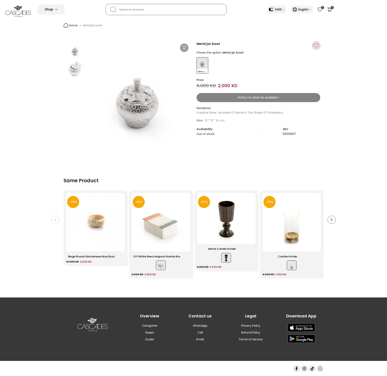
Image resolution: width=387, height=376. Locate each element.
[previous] (93, 94)
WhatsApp (200, 326)
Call (200, 332)
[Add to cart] (119, 246)
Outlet (149, 339)
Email (200, 339)
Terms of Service (251, 339)
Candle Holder (287, 256)
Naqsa (149, 332)
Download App (301, 316)
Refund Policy (250, 332)
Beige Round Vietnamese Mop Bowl (91, 256)
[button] (316, 45)
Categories (149, 326)
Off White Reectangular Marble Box (156, 256)
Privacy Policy (250, 326)
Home (73, 25)
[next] (182, 94)
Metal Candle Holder (222, 249)
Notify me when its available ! (258, 97)
